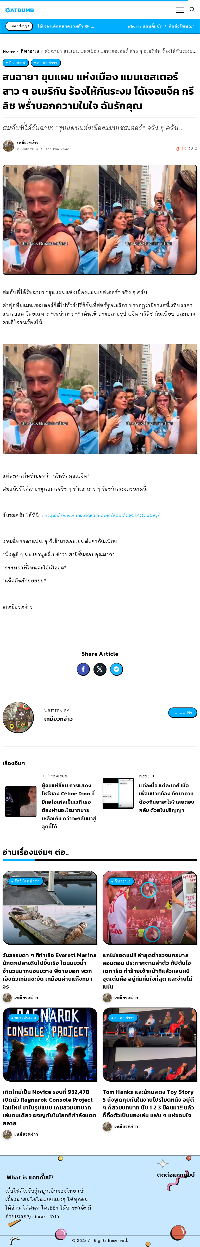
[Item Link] (49, 907)
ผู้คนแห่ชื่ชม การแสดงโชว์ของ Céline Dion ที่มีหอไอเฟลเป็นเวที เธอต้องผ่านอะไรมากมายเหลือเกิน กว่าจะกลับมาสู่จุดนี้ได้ (69, 806)
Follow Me (182, 712)
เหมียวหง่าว (28, 142)
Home (9, 51)
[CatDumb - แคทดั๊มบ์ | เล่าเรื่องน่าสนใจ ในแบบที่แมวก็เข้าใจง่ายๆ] (19, 9)
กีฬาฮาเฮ (30, 51)
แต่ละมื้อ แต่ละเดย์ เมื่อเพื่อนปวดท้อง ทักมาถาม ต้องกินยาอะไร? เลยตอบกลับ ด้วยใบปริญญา (167, 798)
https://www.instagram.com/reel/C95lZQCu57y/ (102, 515)
